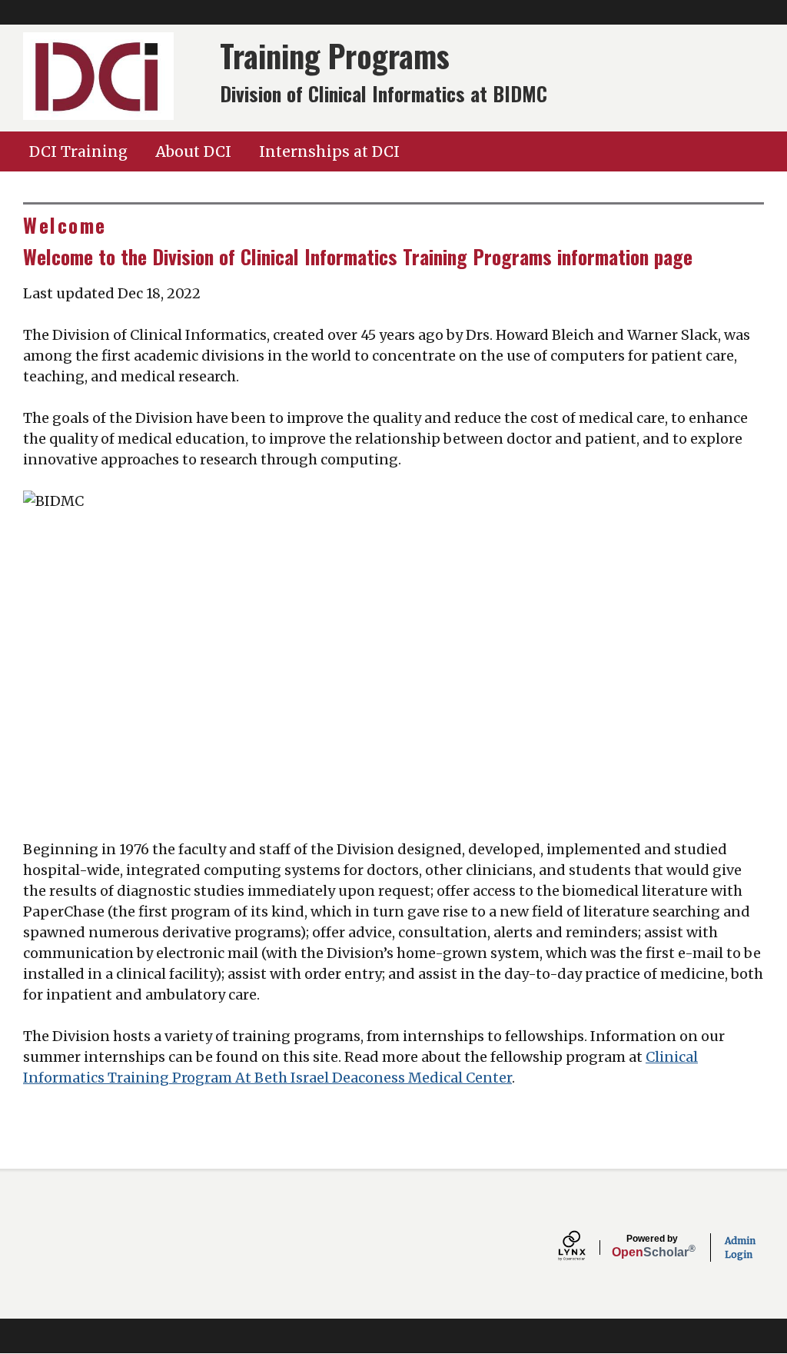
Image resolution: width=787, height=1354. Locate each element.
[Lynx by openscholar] (585, 1247)
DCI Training (78, 151)
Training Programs (335, 55)
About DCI (193, 151)
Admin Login (740, 1247)
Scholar (652, 1246)
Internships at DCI (329, 151)
